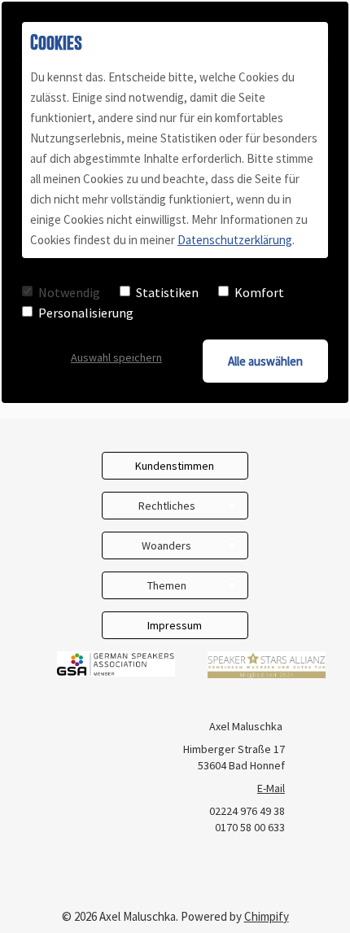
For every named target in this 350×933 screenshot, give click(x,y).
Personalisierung (85, 312)
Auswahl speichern (116, 357)
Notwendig (69, 292)
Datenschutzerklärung (234, 239)
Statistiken (167, 292)
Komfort (259, 292)
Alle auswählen (265, 361)
